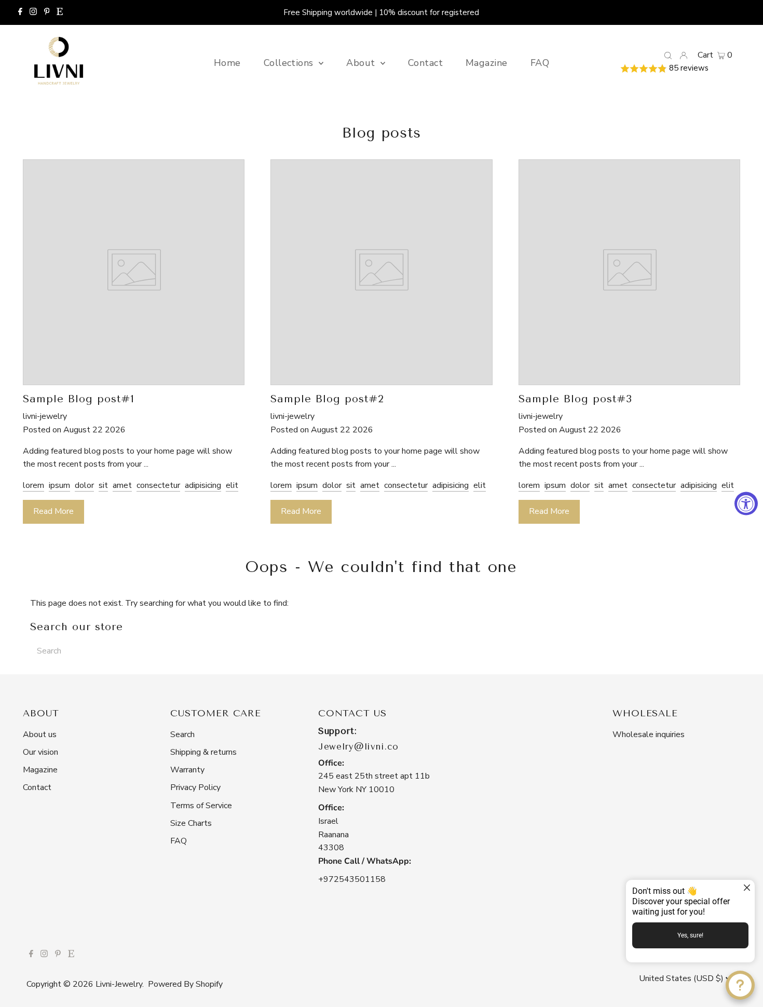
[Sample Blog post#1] (133, 378)
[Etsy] (59, 12)
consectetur (158, 485)
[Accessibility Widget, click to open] (746, 503)
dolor (84, 485)
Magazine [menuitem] (487, 63)
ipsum (59, 485)
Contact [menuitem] (425, 63)
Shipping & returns (203, 752)
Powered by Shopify (185, 984)
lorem (33, 485)
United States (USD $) (682, 978)
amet (122, 485)
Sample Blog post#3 (575, 399)
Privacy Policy (195, 787)
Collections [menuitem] (290, 63)
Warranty (187, 769)
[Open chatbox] (740, 985)
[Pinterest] (47, 12)
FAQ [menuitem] (539, 63)
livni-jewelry (119, 984)
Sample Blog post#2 (327, 399)
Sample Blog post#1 (78, 399)
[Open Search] (668, 55)
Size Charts (191, 823)
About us (40, 734)
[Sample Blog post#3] (629, 378)
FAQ (178, 841)
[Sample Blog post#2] (381, 378)
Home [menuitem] (227, 63)
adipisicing (203, 485)
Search (182, 734)
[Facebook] (20, 12)
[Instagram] (33, 12)
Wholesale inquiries (648, 734)
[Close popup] (746, 889)
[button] (676, 68)
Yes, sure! (690, 935)
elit (232, 485)
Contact (37, 787)
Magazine (40, 769)
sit (103, 485)
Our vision (40, 752)
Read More (53, 511)
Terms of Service (201, 805)
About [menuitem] (362, 63)
